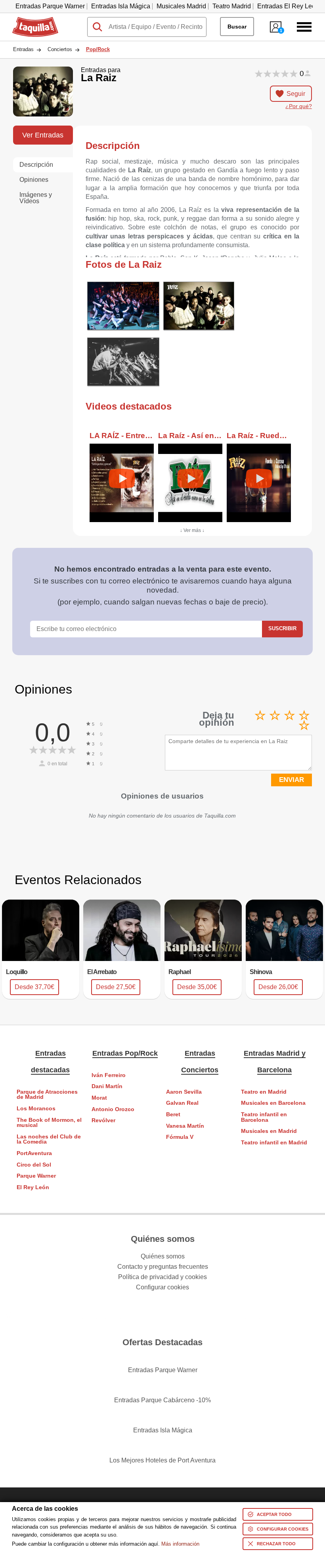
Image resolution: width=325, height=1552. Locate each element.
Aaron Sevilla (184, 1092)
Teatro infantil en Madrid (274, 1143)
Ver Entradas (42, 135)
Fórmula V (179, 1137)
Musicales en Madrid (269, 1131)
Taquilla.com (30, 20)
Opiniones (33, 179)
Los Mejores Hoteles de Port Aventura (162, 1460)
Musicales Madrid (181, 6)
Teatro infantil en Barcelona (264, 1117)
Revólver (103, 1120)
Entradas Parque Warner (50, 6)
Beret (173, 1114)
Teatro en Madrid (264, 1092)
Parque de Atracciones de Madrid (47, 1094)
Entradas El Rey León (288, 6)
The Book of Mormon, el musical (49, 1123)
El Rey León (33, 1187)
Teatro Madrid (231, 6)
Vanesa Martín (185, 1126)
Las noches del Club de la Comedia (49, 1139)
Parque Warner (36, 1176)
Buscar (237, 26)
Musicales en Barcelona (273, 1103)
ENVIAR (291, 780)
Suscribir (282, 628)
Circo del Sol (34, 1165)
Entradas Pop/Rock (125, 1053)
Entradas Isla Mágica (120, 6)
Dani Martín (107, 1086)
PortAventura (34, 1153)
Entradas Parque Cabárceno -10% (162, 1400)
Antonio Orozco (113, 1109)
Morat (99, 1098)
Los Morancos (36, 1109)
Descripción (36, 164)
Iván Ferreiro (109, 1075)
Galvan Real (182, 1103)
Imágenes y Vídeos (35, 197)
